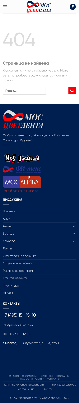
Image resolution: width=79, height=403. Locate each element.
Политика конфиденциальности (23, 384)
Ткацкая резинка (15, 278)
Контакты (53, 378)
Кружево (9, 241)
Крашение (47, 376)
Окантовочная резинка (19, 256)
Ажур (6, 219)
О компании (30, 376)
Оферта (48, 389)
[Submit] (72, 90)
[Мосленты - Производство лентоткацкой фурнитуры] (39, 6)
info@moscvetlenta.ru (18, 325)
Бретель (9, 233)
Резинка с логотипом (18, 271)
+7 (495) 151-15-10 (19, 315)
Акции (7, 226)
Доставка (63, 376)
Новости (26, 378)
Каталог (13, 376)
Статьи (39, 378)
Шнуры (8, 293)
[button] (5, 6)
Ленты (7, 248)
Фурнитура (11, 285)
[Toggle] (74, 226)
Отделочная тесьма (17, 263)
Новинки (9, 211)
